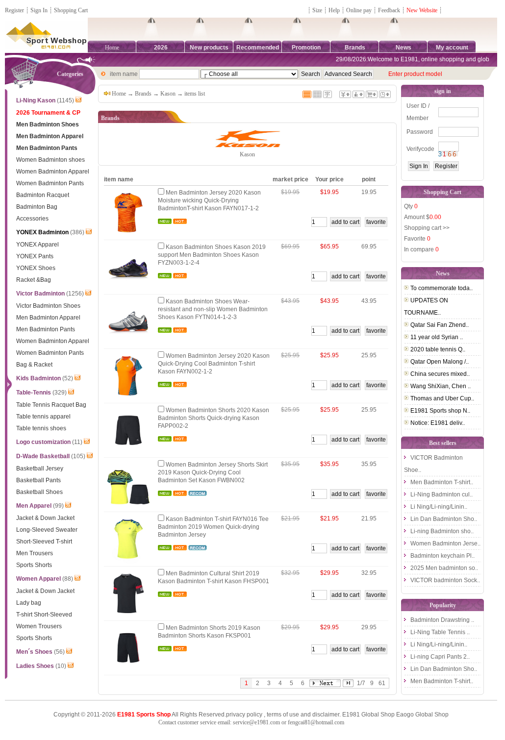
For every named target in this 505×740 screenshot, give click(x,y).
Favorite (417, 238)
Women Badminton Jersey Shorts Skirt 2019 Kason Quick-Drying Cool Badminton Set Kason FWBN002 (213, 472)
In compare (421, 249)
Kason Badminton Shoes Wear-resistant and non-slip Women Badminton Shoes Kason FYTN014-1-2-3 (213, 309)
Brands (143, 93)
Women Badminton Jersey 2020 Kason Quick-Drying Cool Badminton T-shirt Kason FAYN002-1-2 (214, 363)
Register (14, 10)
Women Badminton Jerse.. (445, 543)
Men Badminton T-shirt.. (441, 482)
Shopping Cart (71, 10)
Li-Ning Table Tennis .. (440, 632)
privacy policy (244, 714)
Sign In (39, 10)
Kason (168, 93)
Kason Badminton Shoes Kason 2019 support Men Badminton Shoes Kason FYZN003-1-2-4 (212, 255)
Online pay (359, 10)
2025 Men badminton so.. (444, 568)
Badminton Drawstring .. (442, 620)
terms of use (283, 714)
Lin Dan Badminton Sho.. (443, 519)
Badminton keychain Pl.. (442, 555)
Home (112, 47)
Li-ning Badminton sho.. (442, 531)
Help (334, 10)
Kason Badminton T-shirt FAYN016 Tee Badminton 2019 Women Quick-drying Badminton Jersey (213, 527)
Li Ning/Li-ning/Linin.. (438, 506)
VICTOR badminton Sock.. (445, 580)
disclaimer (325, 714)
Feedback (390, 10)
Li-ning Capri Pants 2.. (440, 656)
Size (317, 10)
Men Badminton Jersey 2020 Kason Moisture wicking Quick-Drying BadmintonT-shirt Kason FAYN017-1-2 (209, 200)
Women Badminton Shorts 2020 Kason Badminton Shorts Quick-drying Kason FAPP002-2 (213, 418)
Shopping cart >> (427, 227)
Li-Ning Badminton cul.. (441, 494)
